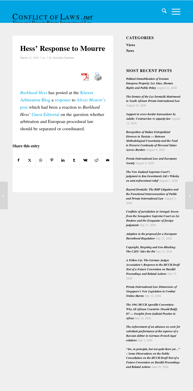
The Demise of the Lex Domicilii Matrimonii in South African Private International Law (153, 98)
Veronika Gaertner (63, 57)
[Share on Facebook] (18, 160)
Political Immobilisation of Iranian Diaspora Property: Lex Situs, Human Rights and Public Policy (149, 83)
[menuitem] (162, 11)
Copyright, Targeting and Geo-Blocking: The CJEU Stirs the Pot (151, 249)
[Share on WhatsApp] (40, 160)
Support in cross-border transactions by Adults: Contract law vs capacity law (151, 116)
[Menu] (173, 11)
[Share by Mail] (107, 160)
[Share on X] (29, 160)
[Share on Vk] (85, 160)
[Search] (162, 11)
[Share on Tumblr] (74, 160)
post (24, 107)
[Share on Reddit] (96, 160)
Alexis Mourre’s (91, 100)
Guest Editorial (45, 114)
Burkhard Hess (33, 92)
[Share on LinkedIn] (63, 160)
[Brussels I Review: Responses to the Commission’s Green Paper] (4, 195)
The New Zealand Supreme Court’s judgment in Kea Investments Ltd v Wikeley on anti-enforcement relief (152, 176)
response (63, 100)
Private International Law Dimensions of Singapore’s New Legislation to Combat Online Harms (151, 291)
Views (130, 44)
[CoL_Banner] (53, 16)
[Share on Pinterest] (51, 160)
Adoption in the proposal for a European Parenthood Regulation (151, 236)
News (130, 50)
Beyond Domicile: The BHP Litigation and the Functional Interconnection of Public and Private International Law (152, 194)
